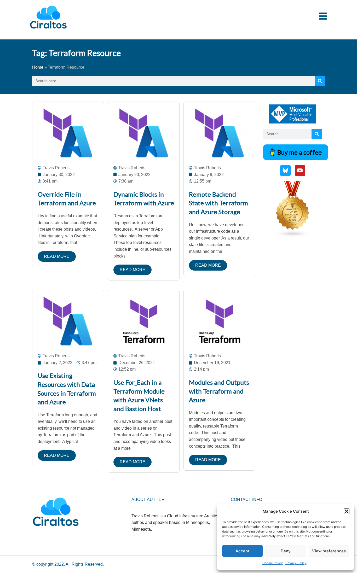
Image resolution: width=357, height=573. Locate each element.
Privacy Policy (296, 563)
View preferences (329, 550)
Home (37, 67)
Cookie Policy (272, 563)
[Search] (320, 81)
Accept (242, 550)
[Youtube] (300, 170)
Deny (286, 550)
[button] (346, 511)
